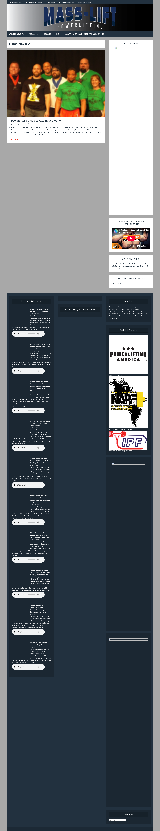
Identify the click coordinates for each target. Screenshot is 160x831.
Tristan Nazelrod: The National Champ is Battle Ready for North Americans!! (40, 535)
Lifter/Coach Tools (34, 2)
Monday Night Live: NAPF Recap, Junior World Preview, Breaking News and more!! (40, 461)
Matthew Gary (26, 124)
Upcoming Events (16, 34)
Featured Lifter (15, 2)
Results (47, 34)
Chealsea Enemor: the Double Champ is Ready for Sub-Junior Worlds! (40, 423)
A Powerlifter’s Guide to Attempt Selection (35, 120)
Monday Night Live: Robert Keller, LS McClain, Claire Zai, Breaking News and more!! (40, 572)
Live (57, 34)
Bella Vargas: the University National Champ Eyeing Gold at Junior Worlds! (40, 346)
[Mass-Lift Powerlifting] (80, 30)
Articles (51, 2)
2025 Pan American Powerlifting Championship (86, 34)
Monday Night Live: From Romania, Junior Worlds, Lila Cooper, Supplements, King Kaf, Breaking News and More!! (40, 386)
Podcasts (33, 34)
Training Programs (66, 2)
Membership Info (84, 2)
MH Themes (42, 829)
